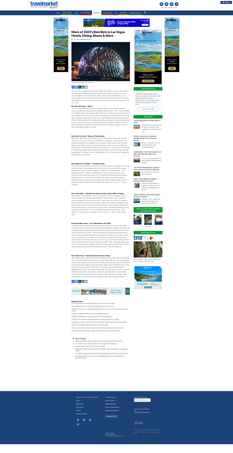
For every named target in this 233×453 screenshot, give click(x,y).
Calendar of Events (110, 400)
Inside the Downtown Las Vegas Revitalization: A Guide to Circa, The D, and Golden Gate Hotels (99, 310)
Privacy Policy (143, 432)
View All (148, 226)
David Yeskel (76, 39)
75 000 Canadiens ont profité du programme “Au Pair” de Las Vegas (93, 303)
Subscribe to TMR (148, 109)
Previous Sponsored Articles (112, 407)
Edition (227, 2)
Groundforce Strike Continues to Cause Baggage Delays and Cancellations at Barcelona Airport (99, 357)
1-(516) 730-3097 (138, 423)
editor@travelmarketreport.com (142, 412)
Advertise (78, 410)
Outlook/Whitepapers (110, 403)
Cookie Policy (136, 432)
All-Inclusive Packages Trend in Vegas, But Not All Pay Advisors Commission (95, 331)
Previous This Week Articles (112, 410)
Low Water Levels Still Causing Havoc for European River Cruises (95, 344)
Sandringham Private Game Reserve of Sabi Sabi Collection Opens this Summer (147, 154)
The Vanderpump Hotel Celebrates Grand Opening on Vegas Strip (92, 306)
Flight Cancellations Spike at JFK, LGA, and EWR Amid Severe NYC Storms (98, 341)
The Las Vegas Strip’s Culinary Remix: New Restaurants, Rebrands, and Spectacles (97, 328)
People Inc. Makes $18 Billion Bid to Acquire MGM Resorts (90, 314)
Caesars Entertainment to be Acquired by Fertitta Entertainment (91, 316)
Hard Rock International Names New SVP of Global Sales (89, 325)
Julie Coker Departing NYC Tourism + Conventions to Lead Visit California (147, 169)
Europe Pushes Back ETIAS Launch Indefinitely (90, 346)
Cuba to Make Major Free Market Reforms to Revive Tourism (145, 180)
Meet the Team (79, 403)
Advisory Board (80, 407)
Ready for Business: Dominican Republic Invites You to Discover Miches (145, 138)
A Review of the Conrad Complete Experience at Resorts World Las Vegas (95, 319)
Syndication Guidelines (81, 413)
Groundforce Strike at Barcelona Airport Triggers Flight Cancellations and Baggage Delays (101, 350)
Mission (78, 400)
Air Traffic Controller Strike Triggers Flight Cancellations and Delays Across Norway (101, 353)
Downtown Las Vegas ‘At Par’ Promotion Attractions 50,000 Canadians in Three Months (99, 322)
